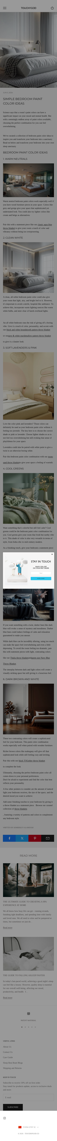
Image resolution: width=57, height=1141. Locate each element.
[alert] (28, 570)
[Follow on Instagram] (4, 1118)
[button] (41, 578)
